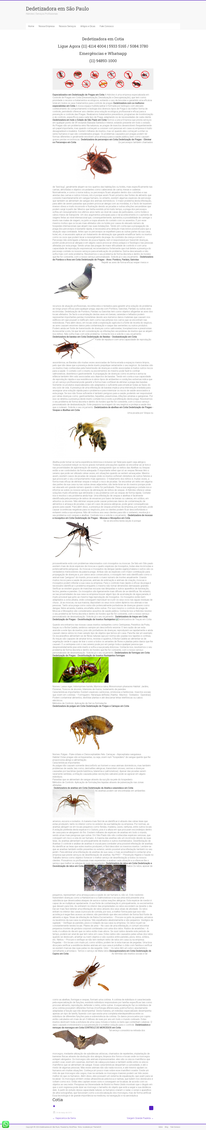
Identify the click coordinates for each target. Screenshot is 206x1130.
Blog (166, 1127)
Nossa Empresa (47, 26)
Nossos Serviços (67, 26)
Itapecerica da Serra (64, 1118)
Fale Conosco (107, 26)
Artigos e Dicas (87, 26)
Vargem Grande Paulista (140, 1118)
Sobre (160, 1127)
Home (31, 26)
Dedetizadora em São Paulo (57, 8)
